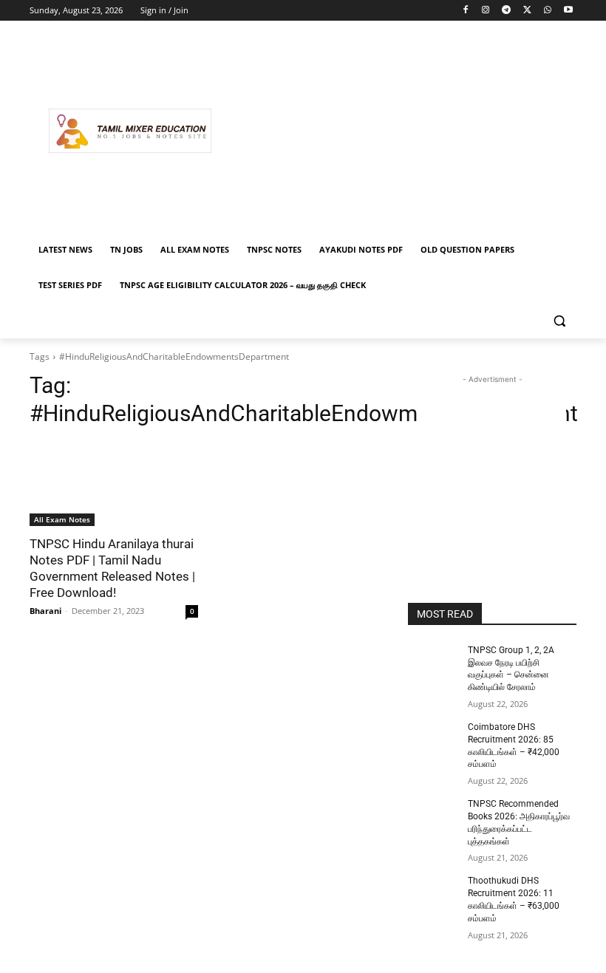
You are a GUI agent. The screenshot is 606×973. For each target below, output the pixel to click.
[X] (527, 10)
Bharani (45, 610)
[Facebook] (465, 10)
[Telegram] (506, 10)
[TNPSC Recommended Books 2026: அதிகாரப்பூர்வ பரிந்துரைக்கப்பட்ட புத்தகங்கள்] (433, 815)
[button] (559, 321)
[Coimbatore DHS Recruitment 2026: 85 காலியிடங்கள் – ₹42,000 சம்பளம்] (433, 739)
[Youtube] (567, 10)
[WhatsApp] (547, 10)
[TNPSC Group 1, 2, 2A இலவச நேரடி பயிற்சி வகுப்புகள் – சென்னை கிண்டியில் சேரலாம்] (433, 662)
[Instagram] (485, 10)
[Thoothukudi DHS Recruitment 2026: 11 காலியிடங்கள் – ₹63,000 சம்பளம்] (433, 892)
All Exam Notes (62, 519)
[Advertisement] (403, 130)
